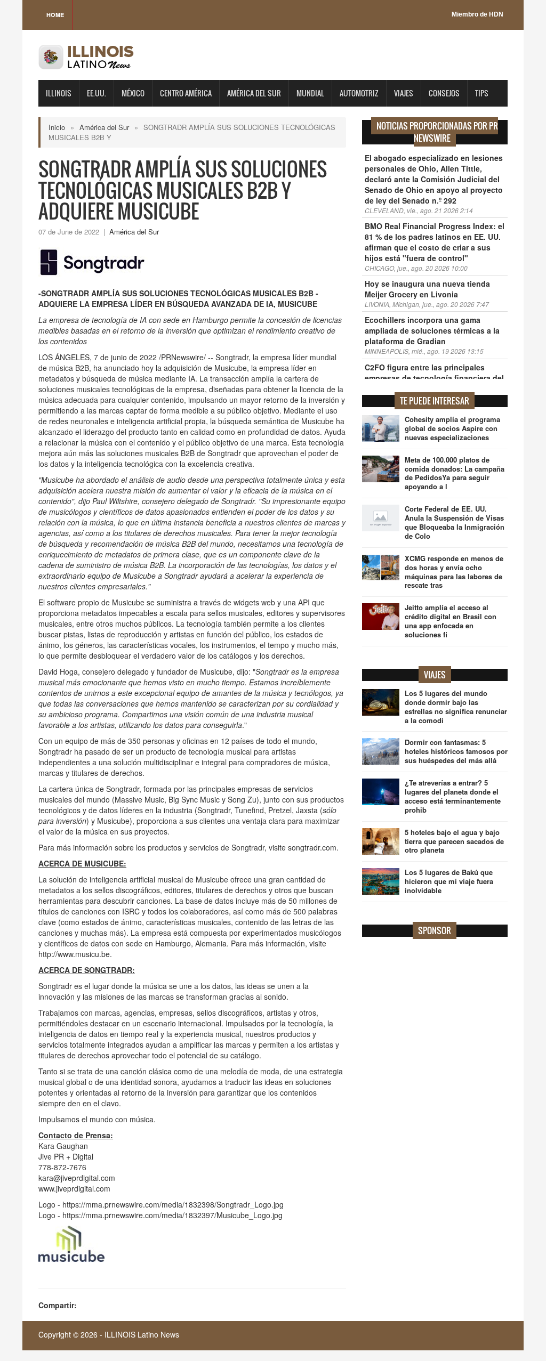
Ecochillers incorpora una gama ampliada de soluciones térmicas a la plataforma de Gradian (432, 330)
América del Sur (254, 93)
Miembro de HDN (477, 14)
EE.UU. (96, 93)
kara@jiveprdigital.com (76, 1177)
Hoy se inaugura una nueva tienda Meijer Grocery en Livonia (427, 288)
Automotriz (359, 93)
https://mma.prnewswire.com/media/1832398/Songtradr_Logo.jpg (173, 1204)
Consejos (444, 93)
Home (55, 15)
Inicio (57, 127)
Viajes (403, 93)
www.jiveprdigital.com (74, 1188)
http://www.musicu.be (74, 954)
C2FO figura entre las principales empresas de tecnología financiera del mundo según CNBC (434, 378)
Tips (481, 93)
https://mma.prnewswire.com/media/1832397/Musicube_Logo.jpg (172, 1215)
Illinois (58, 93)
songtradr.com (312, 847)
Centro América (186, 93)
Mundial (310, 93)
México (133, 93)
